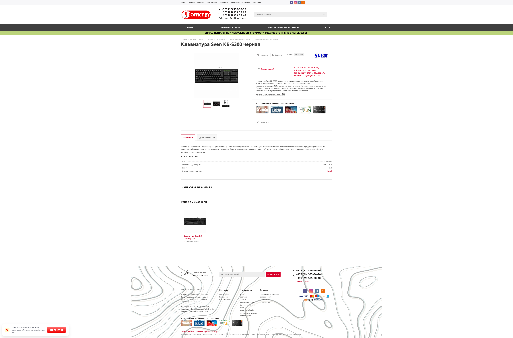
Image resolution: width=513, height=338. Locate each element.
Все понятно (56, 330)
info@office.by (202, 311)
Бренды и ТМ (265, 302)
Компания (223, 290)
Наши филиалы (225, 299)
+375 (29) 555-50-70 (233, 12)
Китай (329, 171)
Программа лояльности (269, 294)
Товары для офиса (230, 27)
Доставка (243, 297)
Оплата (243, 299)
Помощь (264, 290)
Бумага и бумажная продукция (283, 27)
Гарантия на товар (247, 302)
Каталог (189, 27)
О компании (224, 294)
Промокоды (265, 299)
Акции (242, 294)
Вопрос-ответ (265, 297)
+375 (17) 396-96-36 (233, 9)
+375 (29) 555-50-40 (233, 15)
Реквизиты (223, 297)
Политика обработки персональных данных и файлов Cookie (249, 312)
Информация (246, 290)
